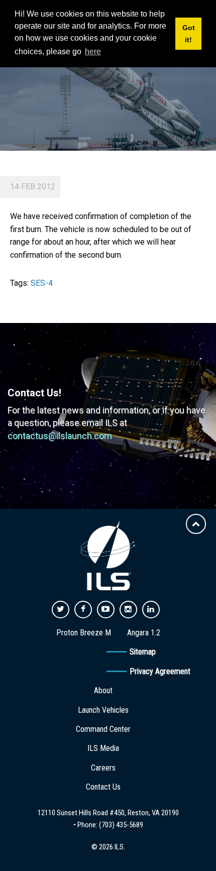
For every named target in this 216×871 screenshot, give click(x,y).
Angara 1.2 (143, 632)
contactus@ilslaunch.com (60, 435)
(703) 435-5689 (121, 824)
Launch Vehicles (103, 710)
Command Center (103, 729)
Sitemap (143, 652)
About (103, 690)
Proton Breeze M (83, 632)
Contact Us (103, 787)
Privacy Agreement (160, 671)
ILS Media (103, 748)
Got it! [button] (188, 34)
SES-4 (42, 283)
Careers (103, 768)
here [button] (93, 51)
